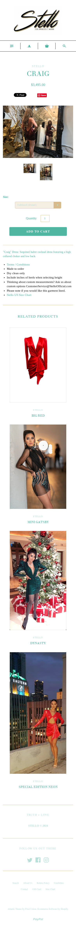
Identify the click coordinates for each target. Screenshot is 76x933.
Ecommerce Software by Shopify (52, 908)
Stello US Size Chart (19, 294)
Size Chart (50, 889)
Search (15, 882)
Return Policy (43, 882)
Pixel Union (30, 908)
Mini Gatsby (38, 522)
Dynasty (38, 643)
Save (43, 95)
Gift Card (36, 889)
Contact (24, 889)
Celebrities (59, 882)
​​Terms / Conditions (18, 264)
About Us (27, 882)
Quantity (31, 218)
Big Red (38, 416)
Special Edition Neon (38, 787)
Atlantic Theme (15, 908)
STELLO (38, 409)
